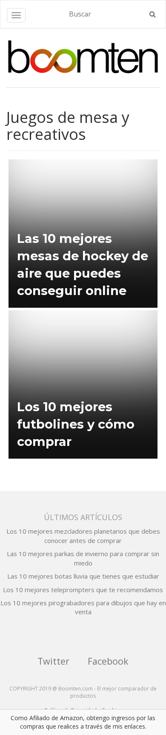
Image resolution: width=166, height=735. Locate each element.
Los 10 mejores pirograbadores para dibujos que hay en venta (83, 607)
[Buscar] (152, 14)
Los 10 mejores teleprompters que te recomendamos (83, 589)
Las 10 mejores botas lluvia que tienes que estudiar (83, 576)
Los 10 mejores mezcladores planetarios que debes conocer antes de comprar (83, 535)
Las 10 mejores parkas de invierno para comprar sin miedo (83, 558)
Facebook (108, 661)
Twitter (53, 661)
